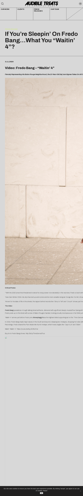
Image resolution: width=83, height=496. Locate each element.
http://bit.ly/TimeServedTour (35, 333)
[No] (80, 491)
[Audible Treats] (41, 3)
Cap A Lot (68, 324)
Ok (41, 493)
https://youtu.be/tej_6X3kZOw (27, 329)
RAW (78, 313)
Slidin (78, 324)
